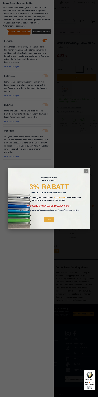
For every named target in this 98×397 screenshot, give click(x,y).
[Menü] (93, 371)
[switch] (89, 387)
